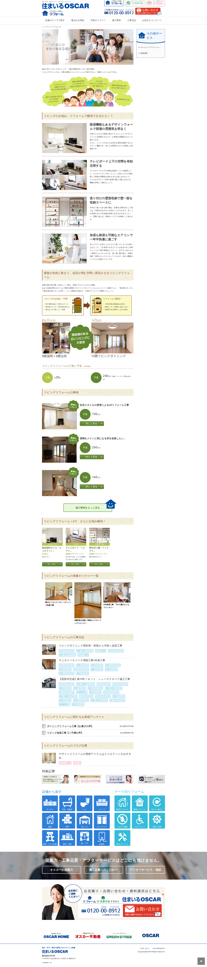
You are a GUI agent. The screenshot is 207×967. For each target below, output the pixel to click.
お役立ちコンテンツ (152, 20)
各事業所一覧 (47, 962)
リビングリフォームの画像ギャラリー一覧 (71, 575)
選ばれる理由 (77, 20)
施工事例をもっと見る (88, 507)
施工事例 (116, 20)
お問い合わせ (145, 948)
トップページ (47, 27)
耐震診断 (144, 53)
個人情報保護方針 (159, 948)
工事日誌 (131, 20)
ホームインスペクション (150, 47)
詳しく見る (91, 423)
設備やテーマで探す (55, 20)
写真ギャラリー (98, 20)
